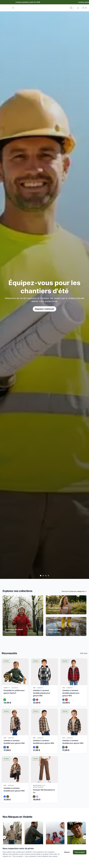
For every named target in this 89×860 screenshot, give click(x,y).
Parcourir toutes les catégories (74, 591)
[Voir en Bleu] (34, 700)
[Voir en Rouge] (37, 700)
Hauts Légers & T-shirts (58, 608)
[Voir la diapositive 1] (40, 575)
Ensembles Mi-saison (14, 629)
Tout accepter (80, 852)
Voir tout (83, 653)
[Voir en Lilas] (37, 796)
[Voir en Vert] (5, 700)
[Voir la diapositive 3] (45, 575)
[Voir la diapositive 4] (48, 575)
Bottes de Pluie (54, 629)
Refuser (67, 852)
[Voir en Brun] (8, 747)
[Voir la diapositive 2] (43, 575)
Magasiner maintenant (44, 309)
